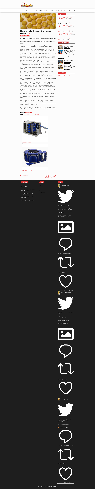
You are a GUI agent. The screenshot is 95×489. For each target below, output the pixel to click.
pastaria (62, 185)
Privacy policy (50, 486)
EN (69, 10)
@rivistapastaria (67, 185)
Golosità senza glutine (25, 175)
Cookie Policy (55, 486)
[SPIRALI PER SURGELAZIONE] (35, 128)
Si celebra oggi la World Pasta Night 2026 (69, 61)
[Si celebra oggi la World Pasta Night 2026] (60, 61)
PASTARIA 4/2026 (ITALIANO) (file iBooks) (66, 22)
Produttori (40, 114)
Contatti (63, 10)
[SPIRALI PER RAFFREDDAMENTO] (35, 157)
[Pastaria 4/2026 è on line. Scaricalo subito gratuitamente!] (60, 46)
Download (52, 10)
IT (66, 10)
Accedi (40, 187)
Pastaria (28, 33)
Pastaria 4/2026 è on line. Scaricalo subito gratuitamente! (68, 46)
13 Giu (59, 294)
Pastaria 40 (36, 114)
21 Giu (59, 187)
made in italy (32, 114)
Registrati (58, 10)
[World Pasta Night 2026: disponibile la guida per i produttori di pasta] (60, 67)
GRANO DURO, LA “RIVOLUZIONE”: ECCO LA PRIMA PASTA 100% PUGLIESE (50, 176)
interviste (28, 114)
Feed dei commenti (43, 190)
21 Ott (59, 401)
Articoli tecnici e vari (28, 112)
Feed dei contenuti (43, 188)
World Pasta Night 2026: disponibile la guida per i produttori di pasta (69, 66)
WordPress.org (42, 192)
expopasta (25, 114)
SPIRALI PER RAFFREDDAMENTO (27, 170)
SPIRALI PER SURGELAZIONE (26, 142)
